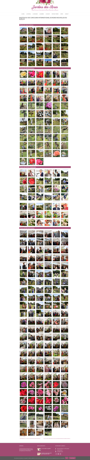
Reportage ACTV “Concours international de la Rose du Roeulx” (29, 438)
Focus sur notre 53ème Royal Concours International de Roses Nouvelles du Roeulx (57, 438)
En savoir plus (72, 458)
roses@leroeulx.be (60, 451)
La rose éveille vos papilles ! (46, 448)
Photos (24, 436)
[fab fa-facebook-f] (56, 454)
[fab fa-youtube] (58, 454)
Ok (66, 458)
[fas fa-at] (60, 454)
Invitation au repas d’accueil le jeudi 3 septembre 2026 (46, 453)
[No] (88, 458)
